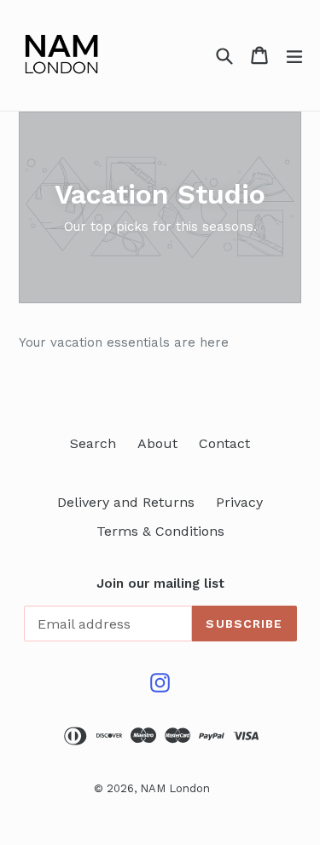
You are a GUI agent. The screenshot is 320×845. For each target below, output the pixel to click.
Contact (224, 443)
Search (93, 443)
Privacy (239, 502)
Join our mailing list (160, 583)
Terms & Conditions (160, 531)
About (157, 443)
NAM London (175, 788)
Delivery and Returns (126, 502)
